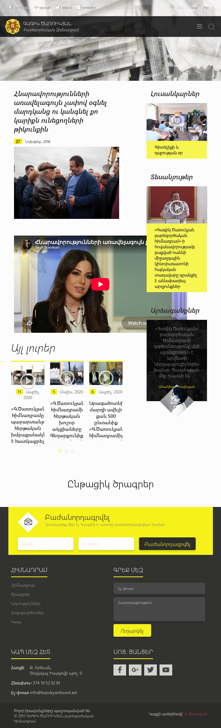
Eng (193, 7)
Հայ (181, 7)
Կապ (16, 621)
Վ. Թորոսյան (195, 713)
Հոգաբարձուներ (27, 612)
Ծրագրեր (20, 594)
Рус (206, 7)
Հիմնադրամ (23, 585)
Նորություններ (25, 603)
